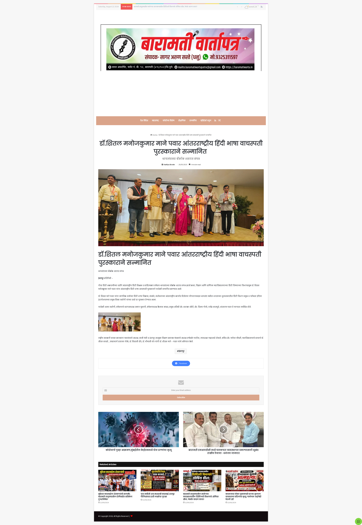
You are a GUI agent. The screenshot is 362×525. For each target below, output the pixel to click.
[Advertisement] (181, 93)
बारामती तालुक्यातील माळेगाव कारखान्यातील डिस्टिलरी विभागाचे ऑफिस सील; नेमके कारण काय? (200, 497)
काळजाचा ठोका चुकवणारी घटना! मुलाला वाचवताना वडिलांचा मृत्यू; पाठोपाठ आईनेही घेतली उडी (164, 6)
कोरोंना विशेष (168, 120)
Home (154, 135)
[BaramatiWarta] (181, 47)
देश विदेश (144, 120)
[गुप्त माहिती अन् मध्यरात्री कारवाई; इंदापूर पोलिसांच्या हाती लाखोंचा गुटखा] (160, 480)
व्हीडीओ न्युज (206, 120)
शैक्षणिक (182, 120)
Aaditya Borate (169, 164)
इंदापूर (181, 351)
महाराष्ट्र (155, 120)
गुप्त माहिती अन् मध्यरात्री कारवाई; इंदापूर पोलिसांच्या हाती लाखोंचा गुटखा (157, 495)
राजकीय (193, 120)
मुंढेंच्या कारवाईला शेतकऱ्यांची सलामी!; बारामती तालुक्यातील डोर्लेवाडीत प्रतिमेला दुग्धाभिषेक (115, 497)
